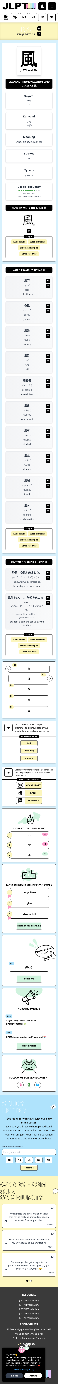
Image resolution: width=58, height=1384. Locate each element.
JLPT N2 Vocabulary (29, 1313)
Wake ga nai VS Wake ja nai (29, 1333)
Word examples (37, 241)
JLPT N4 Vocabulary (29, 1304)
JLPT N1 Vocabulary (29, 1317)
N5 (9, 1160)
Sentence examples (29, 247)
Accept (33, 1375)
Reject (14, 1375)
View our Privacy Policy (24, 1369)
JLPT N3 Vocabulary (29, 1309)
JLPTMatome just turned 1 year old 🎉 (26, 1036)
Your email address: (12, 1146)
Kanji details (19, 241)
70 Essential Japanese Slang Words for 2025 (29, 1329)
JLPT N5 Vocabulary (29, 1300)
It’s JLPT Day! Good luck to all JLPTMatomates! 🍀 (21, 1022)
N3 (29, 1160)
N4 (19, 1160)
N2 (38, 1160)
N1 (48, 1160)
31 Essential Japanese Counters (29, 1338)
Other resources (29, 253)
